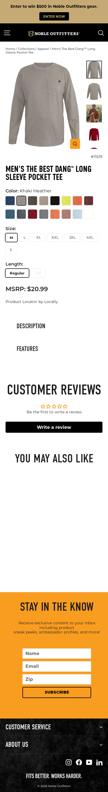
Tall (38, 273)
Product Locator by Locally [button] (32, 301)
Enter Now (54, 16)
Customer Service (28, 727)
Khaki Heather (21, 200)
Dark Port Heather (88, 200)
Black (55, 200)
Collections (26, 49)
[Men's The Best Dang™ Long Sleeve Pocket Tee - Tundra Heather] (34, 560)
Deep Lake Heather (10, 214)
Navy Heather (10, 200)
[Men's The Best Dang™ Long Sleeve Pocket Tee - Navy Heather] (19, 560)
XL (38, 237)
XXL (55, 237)
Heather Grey (43, 214)
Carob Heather (66, 214)
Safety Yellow (66, 200)
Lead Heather (77, 214)
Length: (14, 264)
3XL (72, 237)
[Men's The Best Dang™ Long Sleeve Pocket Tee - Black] (50, 560)
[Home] (54, 34)
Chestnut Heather (55, 214)
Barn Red (32, 214)
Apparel (43, 49)
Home (10, 49)
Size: (11, 229)
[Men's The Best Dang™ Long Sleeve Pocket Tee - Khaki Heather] (26, 560)
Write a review (54, 427)
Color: (29, 190)
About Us (17, 744)
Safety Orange (77, 200)
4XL (90, 237)
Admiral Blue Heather (88, 214)
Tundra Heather (32, 200)
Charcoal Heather (21, 214)
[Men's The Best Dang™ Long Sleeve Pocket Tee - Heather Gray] (42, 560)
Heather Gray (43, 200)
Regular (17, 273)
